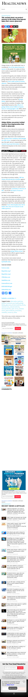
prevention (18, 310)
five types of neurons (17, 190)
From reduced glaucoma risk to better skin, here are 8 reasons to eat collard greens (13, 206)
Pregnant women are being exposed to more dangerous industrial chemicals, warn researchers (16, 598)
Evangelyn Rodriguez (14, 23)
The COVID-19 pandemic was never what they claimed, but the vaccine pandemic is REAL (15, 591)
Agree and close (12, 688)
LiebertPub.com (6, 289)
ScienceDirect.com (7, 283)
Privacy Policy (10, 685)
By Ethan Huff (15, 514)
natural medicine (15, 307)
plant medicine (10, 310)
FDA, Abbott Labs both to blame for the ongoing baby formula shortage (16, 533)
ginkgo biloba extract (17, 251)
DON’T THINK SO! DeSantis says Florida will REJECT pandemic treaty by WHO (16, 518)
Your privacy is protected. (7, 332)
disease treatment (7, 303)
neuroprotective (6, 309)
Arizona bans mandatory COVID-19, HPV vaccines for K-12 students (15, 628)
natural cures (5, 307)
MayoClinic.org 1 (6, 271)
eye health (16, 303)
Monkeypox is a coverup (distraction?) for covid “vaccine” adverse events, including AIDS (16, 621)
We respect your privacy (19, 676)
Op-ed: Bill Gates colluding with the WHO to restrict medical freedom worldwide (16, 583)
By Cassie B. (15, 579)
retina (15, 312)
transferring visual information (10, 144)
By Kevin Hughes (16, 657)
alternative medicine (17, 301)
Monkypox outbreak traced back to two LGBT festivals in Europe (16, 641)
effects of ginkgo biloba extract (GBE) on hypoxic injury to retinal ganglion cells (13, 106)
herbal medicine (16, 305)
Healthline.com (6, 280)
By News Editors (16, 546)
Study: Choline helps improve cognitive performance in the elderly (16, 604)
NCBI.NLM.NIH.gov (7, 286)
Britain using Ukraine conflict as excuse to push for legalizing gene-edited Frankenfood (16, 551)
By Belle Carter (15, 643)
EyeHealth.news (6, 261)
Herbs (23, 305)
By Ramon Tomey (16, 520)
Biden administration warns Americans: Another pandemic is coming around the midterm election (16, 654)
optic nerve (15, 309)
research (10, 312)
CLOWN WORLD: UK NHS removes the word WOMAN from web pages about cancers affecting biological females (16, 635)
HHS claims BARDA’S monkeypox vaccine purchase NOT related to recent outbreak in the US (15, 567)
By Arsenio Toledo (16, 593)
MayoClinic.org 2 (6, 274)
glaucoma (8, 305)
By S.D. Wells (15, 562)
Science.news (5, 268)
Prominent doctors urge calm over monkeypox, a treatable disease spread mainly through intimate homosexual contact (15, 575)
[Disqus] (14, 410)
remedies (4, 312)
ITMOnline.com (6, 277)
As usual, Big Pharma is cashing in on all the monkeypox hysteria (16, 647)
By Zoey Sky (15, 570)
